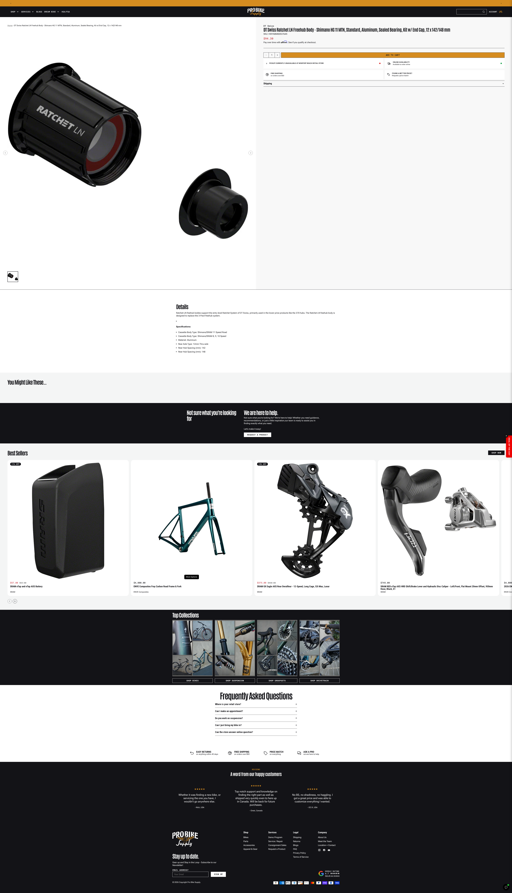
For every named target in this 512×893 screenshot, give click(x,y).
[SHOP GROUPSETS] (277, 648)
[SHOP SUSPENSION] (235, 648)
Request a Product (276, 849)
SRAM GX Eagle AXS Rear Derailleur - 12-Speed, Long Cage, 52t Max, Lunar (293, 586)
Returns (296, 841)
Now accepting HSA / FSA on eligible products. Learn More (256, 3)
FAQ (295, 849)
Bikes (246, 837)
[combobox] (471, 11)
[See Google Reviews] (329, 873)
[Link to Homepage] (256, 12)
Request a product (257, 434)
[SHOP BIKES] (192, 648)
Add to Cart (393, 55)
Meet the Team (325, 841)
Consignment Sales (277, 845)
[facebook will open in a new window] (324, 850)
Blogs (39, 12)
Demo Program (275, 837)
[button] (12, 276)
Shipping (297, 837)
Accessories (249, 845)
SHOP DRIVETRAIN (319, 680)
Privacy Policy (299, 853)
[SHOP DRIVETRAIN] (319, 648)
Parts (245, 841)
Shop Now (496, 452)
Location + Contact (327, 845)
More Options (191, 577)
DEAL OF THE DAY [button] (509, 446)
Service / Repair (275, 841)
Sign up (218, 874)
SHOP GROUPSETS (277, 680)
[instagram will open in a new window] (319, 850)
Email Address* (180, 870)
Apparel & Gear (250, 849)
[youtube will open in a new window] (329, 850)
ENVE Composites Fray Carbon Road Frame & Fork (157, 586)
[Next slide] (251, 153)
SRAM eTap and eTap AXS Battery (26, 586)
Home (9, 26)
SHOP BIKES (192, 680)
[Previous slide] (5, 153)
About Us (322, 837)
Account (493, 12)
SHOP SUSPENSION (235, 680)
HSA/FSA (66, 12)
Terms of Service (301, 857)
